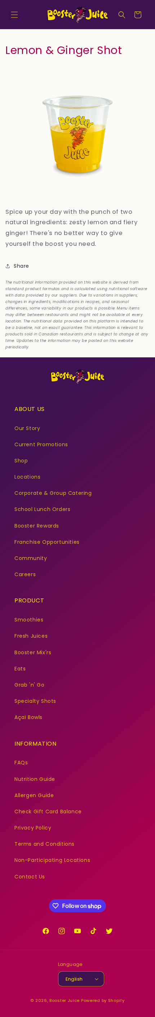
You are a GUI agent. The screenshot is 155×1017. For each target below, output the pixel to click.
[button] (14, 15)
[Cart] (138, 15)
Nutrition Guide (34, 779)
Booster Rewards (36, 525)
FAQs (21, 762)
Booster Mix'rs (32, 652)
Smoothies (28, 619)
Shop (21, 460)
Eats (20, 668)
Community (30, 558)
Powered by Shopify (103, 1000)
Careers (25, 574)
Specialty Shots (35, 701)
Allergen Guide (34, 795)
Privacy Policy (32, 827)
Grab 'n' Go (29, 684)
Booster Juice (64, 1000)
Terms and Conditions (44, 843)
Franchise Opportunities (47, 542)
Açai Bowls (28, 717)
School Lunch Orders (42, 509)
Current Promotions (41, 444)
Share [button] (21, 266)
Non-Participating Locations (52, 860)
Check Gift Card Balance (48, 811)
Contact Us (29, 876)
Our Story (27, 428)
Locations (27, 476)
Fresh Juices (31, 635)
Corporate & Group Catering (53, 493)
